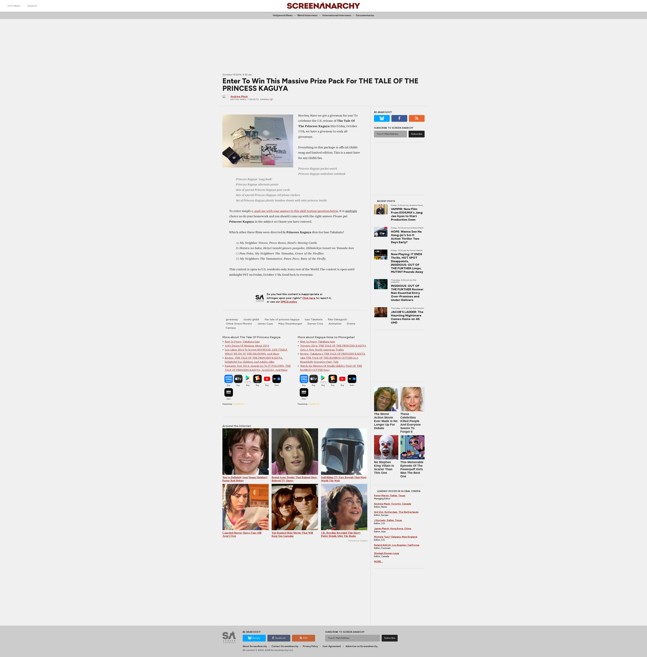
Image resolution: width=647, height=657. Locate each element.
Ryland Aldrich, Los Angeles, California (396, 545)
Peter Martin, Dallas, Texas (389, 495)
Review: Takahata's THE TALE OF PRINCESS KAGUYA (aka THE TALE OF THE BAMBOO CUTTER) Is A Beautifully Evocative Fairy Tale (332, 358)
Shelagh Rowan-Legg (386, 553)
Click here (308, 298)
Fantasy (231, 327)
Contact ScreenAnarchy (284, 646)
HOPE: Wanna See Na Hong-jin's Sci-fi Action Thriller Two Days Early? (406, 237)
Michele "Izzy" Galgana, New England (395, 536)
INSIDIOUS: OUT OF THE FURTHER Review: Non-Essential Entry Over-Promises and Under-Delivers (407, 293)
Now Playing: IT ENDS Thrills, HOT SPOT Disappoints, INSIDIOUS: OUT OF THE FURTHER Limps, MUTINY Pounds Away (407, 263)
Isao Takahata (313, 319)
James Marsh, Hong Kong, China (392, 528)
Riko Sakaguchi (337, 319)
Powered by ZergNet (357, 541)
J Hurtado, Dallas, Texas (388, 520)
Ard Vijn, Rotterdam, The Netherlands (396, 512)
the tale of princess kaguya (282, 319)
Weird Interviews (307, 15)
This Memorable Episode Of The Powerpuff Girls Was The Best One (411, 469)
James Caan (265, 323)
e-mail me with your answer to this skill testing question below (295, 211)
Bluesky (256, 638)
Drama (351, 323)
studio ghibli (251, 319)
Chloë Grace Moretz (239, 323)
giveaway (232, 319)
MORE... (378, 561)
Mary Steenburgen (290, 323)
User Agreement (331, 646)
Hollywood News (282, 15)
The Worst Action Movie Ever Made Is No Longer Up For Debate (385, 421)
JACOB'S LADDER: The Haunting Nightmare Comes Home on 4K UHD (407, 317)
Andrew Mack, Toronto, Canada (392, 503)
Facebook (280, 638)
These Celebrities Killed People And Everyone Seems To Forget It (410, 422)
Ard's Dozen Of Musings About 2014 (247, 345)
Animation (335, 323)
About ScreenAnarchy (255, 646)
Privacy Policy (310, 646)
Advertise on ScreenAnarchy (361, 646)
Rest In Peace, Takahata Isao (242, 341)
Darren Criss (315, 323)
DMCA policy (289, 301)
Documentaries (365, 15)
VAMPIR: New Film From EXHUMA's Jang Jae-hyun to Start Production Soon (407, 214)
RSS (305, 638)
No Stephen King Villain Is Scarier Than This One (384, 467)
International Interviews (336, 15)
